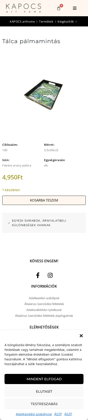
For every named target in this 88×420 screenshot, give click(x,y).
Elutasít (44, 391)
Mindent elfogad (44, 379)
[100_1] (44, 92)
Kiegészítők (66, 21)
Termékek (46, 21)
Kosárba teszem (44, 200)
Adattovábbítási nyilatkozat (44, 310)
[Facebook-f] (38, 275)
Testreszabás (44, 404)
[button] (81, 335)
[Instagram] (50, 275)
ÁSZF (58, 414)
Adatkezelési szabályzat (34, 414)
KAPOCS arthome (22, 21)
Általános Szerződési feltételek (44, 304)
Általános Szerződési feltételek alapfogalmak (44, 316)
